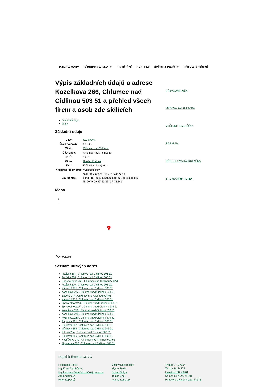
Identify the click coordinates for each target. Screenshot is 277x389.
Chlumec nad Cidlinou (96, 148)
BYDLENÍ (142, 67)
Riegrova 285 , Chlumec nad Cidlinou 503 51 (87, 336)
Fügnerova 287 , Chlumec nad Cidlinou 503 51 (88, 343)
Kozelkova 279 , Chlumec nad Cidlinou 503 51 (88, 314)
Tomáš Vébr (118, 376)
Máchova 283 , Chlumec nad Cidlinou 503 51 (87, 328)
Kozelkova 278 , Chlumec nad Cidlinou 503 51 (88, 310)
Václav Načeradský (123, 364)
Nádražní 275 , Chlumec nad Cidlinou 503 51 (87, 299)
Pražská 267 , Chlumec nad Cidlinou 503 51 (87, 273)
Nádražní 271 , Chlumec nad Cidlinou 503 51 (87, 288)
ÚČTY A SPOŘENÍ (196, 67)
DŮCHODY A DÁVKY (98, 67)
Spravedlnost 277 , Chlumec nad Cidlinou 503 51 (90, 306)
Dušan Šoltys (119, 372)
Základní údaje (70, 120)
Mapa (65, 123)
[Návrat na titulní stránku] (138, 51)
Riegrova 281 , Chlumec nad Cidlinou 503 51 (87, 321)
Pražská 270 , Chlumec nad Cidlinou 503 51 (87, 284)
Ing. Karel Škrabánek (70, 368)
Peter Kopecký (66, 379)
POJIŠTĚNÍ (124, 67)
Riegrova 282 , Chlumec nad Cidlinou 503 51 (87, 325)
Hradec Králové (92, 161)
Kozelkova (89, 139)
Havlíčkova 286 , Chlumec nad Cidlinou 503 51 (88, 339)
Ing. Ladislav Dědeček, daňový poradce (80, 372)
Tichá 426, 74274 (175, 368)
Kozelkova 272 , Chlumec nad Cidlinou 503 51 (88, 292)
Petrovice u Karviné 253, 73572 (183, 379)
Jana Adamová (66, 376)
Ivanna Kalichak (121, 379)
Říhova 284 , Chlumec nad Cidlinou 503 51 (86, 332)
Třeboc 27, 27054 (175, 364)
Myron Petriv (119, 368)
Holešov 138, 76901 (176, 372)
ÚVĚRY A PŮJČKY (166, 67)
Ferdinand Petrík (67, 364)
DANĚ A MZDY (69, 67)
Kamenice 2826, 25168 (178, 376)
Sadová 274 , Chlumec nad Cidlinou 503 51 (86, 295)
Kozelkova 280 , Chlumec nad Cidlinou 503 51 (88, 317)
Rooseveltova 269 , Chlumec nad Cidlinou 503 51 (90, 281)
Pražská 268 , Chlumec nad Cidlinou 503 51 (87, 277)
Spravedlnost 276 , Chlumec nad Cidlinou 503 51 (90, 303)
